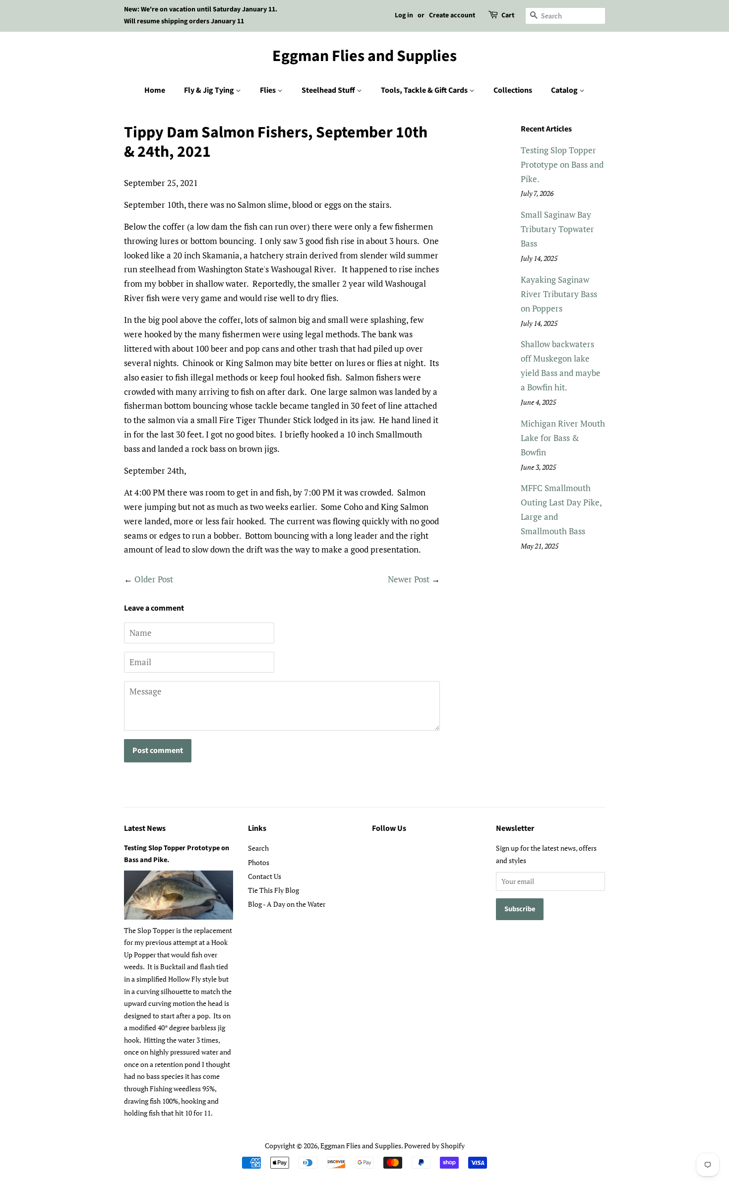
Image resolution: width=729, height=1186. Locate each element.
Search (258, 848)
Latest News (145, 828)
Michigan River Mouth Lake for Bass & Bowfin (563, 438)
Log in (404, 15)
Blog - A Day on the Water (286, 904)
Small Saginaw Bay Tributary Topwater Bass (557, 229)
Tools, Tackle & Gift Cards (425, 90)
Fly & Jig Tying (210, 90)
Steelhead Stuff (329, 90)
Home (154, 90)
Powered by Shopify (434, 1145)
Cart (507, 15)
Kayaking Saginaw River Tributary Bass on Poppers (559, 294)
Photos (258, 862)
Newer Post (408, 579)
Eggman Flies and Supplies (364, 56)
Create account (452, 15)
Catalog (565, 90)
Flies (268, 90)
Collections (512, 90)
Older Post (153, 579)
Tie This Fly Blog (273, 890)
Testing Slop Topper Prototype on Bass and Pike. (562, 164)
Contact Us (264, 876)
